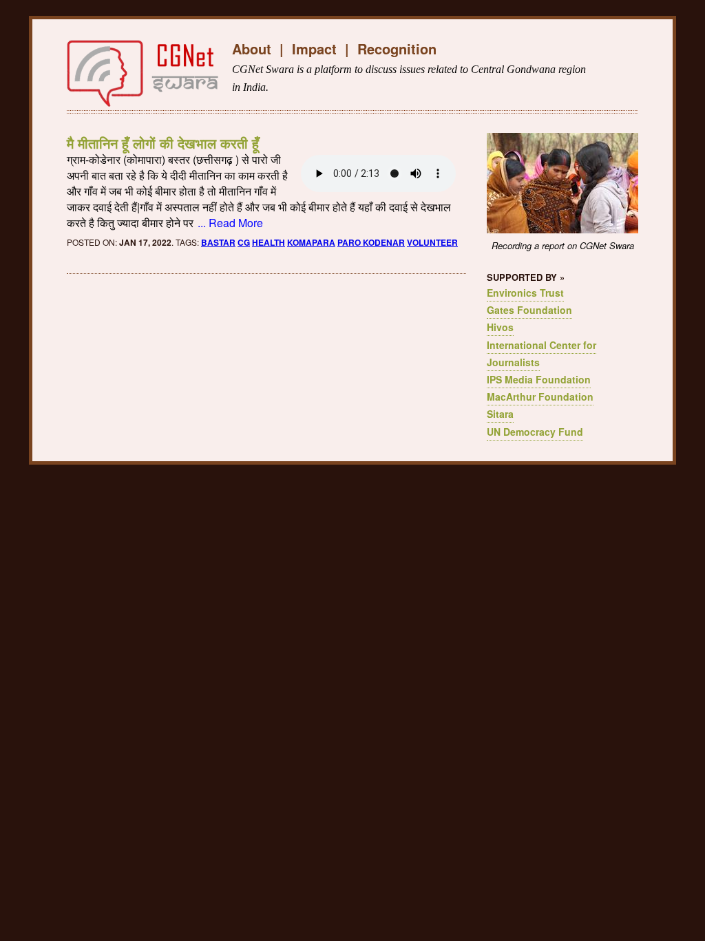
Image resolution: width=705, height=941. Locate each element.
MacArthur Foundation (540, 396)
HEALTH (268, 242)
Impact (314, 49)
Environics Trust (525, 292)
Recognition (396, 49)
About (251, 49)
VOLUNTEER (432, 242)
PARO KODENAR (371, 242)
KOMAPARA (311, 242)
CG (244, 242)
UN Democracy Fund (535, 431)
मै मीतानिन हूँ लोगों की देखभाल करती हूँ (163, 143)
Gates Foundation (529, 310)
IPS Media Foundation (539, 379)
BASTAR (218, 242)
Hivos (500, 327)
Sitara (500, 414)
